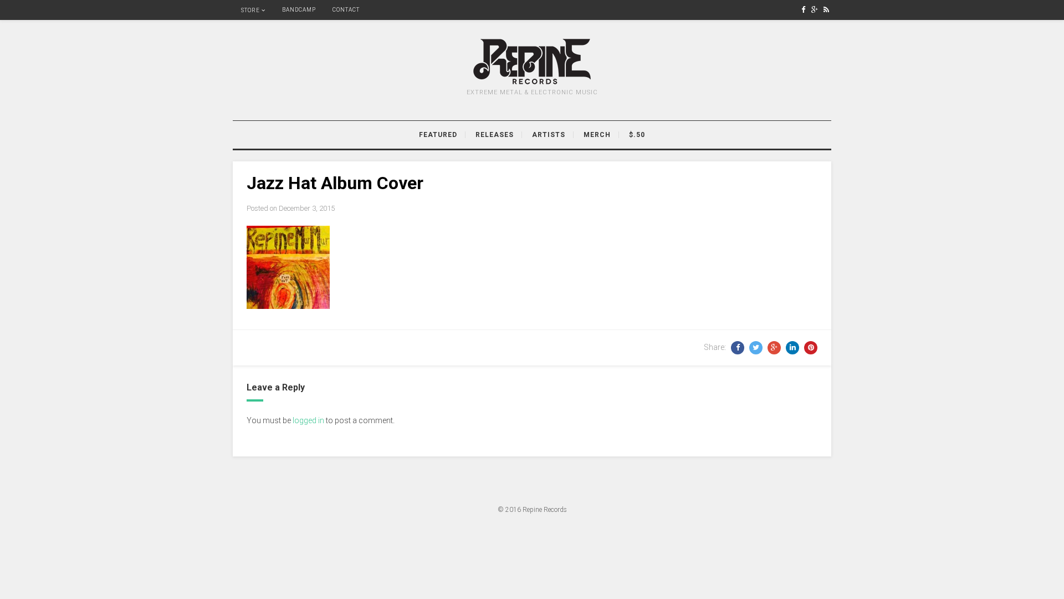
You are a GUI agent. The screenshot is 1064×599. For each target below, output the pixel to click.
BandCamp (299, 10)
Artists (548, 135)
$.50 (637, 135)
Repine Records (545, 510)
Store (250, 10)
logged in (308, 420)
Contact (346, 10)
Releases (494, 135)
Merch (597, 135)
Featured (438, 135)
